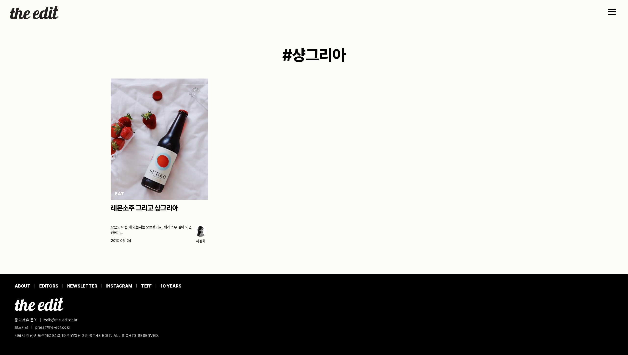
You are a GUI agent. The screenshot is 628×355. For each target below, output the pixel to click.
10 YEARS (170, 286)
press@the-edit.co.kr (52, 327)
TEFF (146, 286)
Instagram (119, 286)
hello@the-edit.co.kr (60, 320)
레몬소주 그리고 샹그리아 (144, 208)
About (22, 286)
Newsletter (82, 286)
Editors (48, 286)
